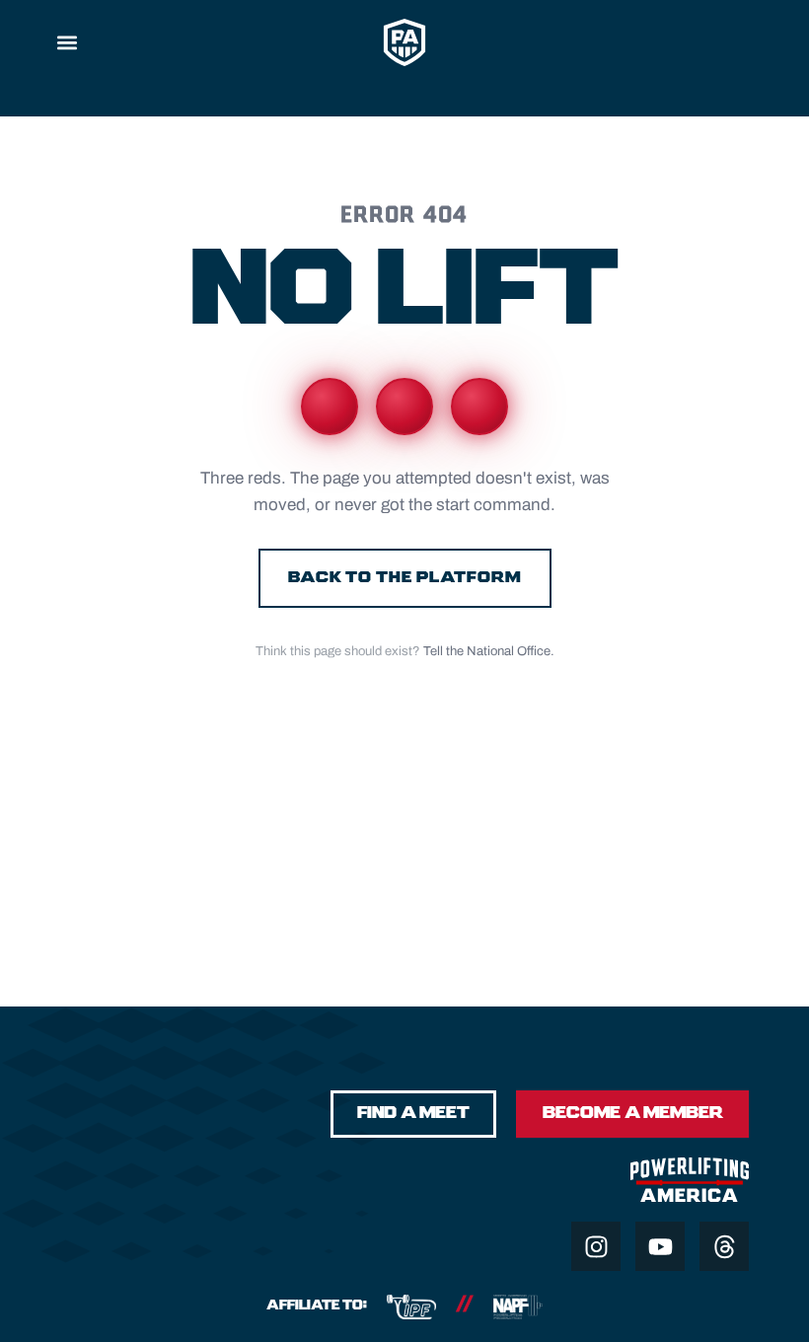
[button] (66, 42)
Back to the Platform (405, 577)
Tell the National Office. (488, 651)
